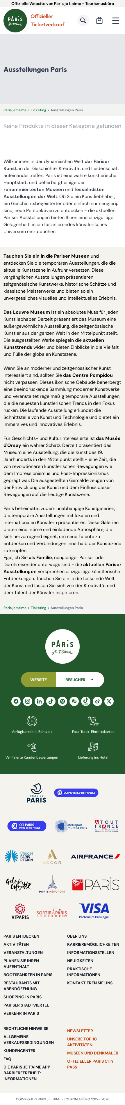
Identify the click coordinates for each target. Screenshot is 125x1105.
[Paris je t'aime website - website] (15, 20)
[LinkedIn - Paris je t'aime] (39, 701)
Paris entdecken (21, 936)
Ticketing (38, 110)
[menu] (116, 20)
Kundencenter (19, 1050)
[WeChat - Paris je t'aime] (74, 701)
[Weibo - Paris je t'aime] (97, 701)
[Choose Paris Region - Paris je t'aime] (19, 856)
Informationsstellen (90, 952)
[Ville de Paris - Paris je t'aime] (36, 793)
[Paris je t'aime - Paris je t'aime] (62, 646)
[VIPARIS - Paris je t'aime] (20, 911)
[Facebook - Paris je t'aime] (16, 701)
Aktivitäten (16, 944)
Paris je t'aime (14, 110)
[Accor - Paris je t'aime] (52, 856)
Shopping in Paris (22, 997)
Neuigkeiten (80, 960)
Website (38, 679)
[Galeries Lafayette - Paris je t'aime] (19, 884)
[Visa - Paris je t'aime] (94, 911)
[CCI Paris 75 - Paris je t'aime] (27, 826)
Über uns (77, 936)
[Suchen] (83, 20)
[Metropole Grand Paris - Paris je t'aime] (70, 826)
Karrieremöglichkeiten (93, 944)
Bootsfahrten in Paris (27, 974)
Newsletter (80, 1030)
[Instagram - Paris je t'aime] (27, 701)
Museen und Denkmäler (92, 1053)
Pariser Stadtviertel (26, 1005)
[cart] (99, 20)
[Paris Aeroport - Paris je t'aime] (52, 884)
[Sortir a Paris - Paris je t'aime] (52, 911)
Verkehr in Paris (21, 1013)
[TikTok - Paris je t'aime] (51, 701)
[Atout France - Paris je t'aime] (106, 826)
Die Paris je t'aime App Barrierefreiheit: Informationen (26, 1072)
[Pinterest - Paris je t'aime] (62, 701)
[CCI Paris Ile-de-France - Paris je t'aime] (76, 793)
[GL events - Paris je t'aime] (95, 884)
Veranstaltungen (23, 952)
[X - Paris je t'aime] (109, 701)
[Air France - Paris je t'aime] (95, 856)
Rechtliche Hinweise (25, 1028)
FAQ (7, 1058)
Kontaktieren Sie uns (89, 983)
